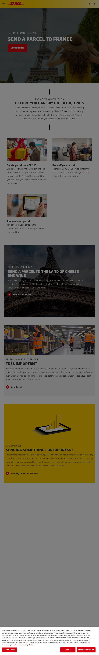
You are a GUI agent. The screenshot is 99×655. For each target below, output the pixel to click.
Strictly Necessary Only (86, 650)
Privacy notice (20, 645)
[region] (49, 641)
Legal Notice (29, 645)
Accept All (67, 650)
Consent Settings (9, 650)
